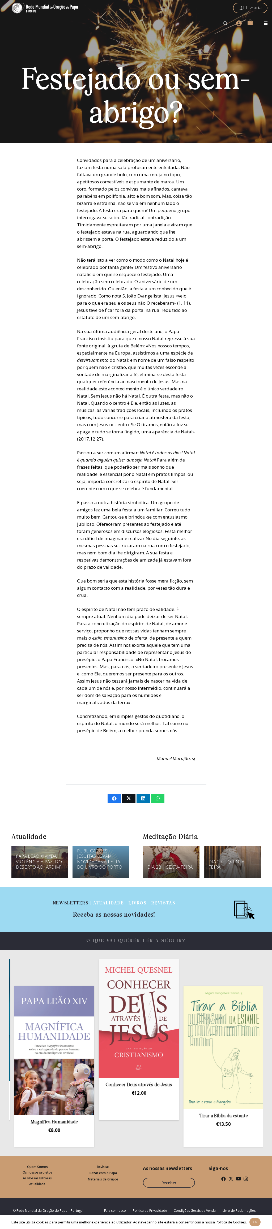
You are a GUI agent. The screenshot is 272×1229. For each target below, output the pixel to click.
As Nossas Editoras (37, 1178)
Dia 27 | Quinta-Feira (227, 864)
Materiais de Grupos (103, 1179)
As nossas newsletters (167, 1168)
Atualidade (37, 1184)
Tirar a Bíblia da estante (186, 1116)
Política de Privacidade (150, 1210)
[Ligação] (114, 909)
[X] (231, 1178)
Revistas (103, 1167)
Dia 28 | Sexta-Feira (170, 867)
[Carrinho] (250, 22)
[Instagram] (246, 1178)
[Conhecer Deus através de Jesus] (102, 1018)
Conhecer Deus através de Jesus (102, 1085)
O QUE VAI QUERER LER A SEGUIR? (136, 941)
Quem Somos (37, 1167)
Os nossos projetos (37, 1172)
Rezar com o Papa (103, 1173)
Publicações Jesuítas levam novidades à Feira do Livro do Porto (99, 859)
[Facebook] (223, 1178)
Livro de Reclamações (239, 1210)
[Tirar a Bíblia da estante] (186, 1047)
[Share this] (114, 798)
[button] (225, 23)
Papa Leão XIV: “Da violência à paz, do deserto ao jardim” (39, 861)
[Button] (238, 23)
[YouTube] (238, 1178)
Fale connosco (115, 1210)
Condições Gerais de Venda (195, 1210)
